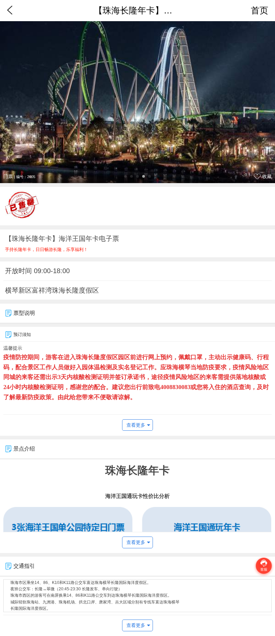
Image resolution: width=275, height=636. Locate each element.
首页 (259, 10)
